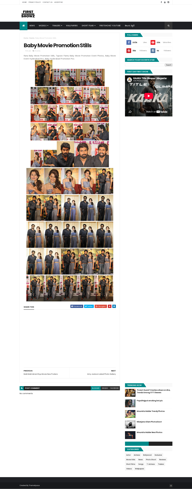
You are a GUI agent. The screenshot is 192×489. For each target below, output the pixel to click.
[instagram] (168, 2)
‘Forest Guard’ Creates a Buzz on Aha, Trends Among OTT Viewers (153, 391)
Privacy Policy (35, 2)
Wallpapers (72, 25)
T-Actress (151, 464)
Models (42, 25)
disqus (105, 388)
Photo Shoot (151, 459)
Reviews (162, 459)
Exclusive (158, 455)
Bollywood (147, 455)
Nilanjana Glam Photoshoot (149, 421)
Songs (140, 464)
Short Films (88, 25)
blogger (95, 388)
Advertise (58, 2)
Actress (137, 455)
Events (32, 38)
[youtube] (164, 2)
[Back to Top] (171, 485)
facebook (114, 388)
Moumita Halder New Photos (149, 432)
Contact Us (47, 2)
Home (24, 2)
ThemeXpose (34, 485)
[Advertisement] (124, 13)
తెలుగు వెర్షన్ (130, 25)
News (32, 25)
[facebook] (161, 2)
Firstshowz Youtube (110, 25)
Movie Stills (130, 459)
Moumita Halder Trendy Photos (151, 411)
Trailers (56, 25)
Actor (128, 455)
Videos (129, 469)
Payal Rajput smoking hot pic (150, 400)
